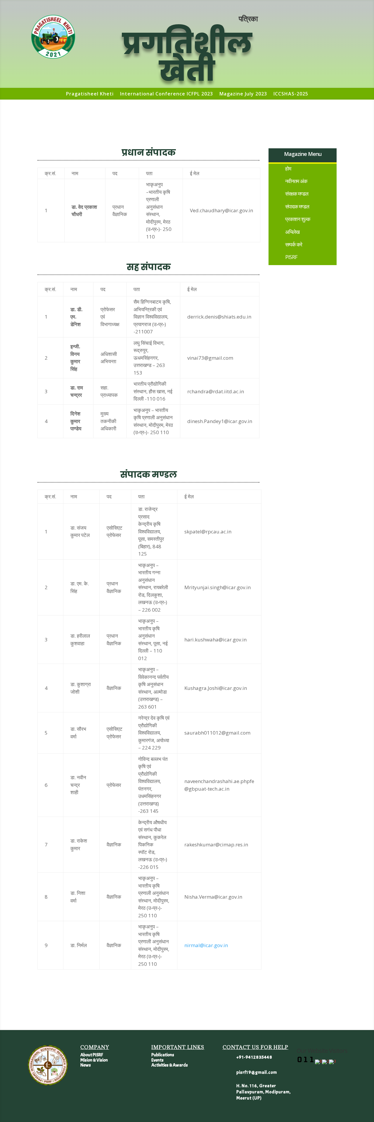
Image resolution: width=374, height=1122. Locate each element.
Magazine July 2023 (243, 94)
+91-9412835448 (254, 1057)
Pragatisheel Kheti (90, 94)
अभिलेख (292, 231)
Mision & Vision (94, 1060)
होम (288, 168)
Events (157, 1060)
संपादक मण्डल (297, 206)
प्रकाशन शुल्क (297, 218)
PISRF (291, 256)
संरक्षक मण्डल (296, 193)
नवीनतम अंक (296, 181)
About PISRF (91, 1055)
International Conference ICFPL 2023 (166, 94)
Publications (162, 1055)
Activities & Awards (169, 1065)
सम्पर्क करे (293, 244)
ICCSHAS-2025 (290, 94)
